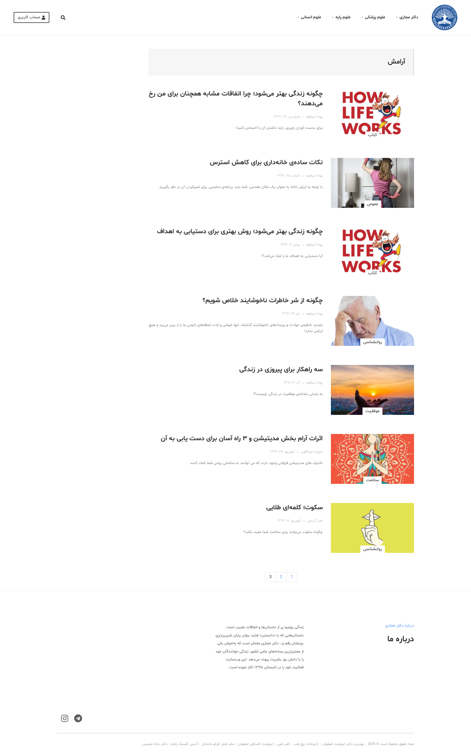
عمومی (372, 204)
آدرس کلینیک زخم (184, 744)
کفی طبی (283, 744)
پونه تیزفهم (314, 116)
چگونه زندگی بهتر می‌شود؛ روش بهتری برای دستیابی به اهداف (240, 231)
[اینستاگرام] (64, 718)
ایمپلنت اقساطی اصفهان (255, 744)
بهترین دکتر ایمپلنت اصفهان (343, 744)
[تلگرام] (78, 718)
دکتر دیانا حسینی (154, 744)
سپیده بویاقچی (312, 451)
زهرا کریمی (315, 520)
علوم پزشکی (375, 17)
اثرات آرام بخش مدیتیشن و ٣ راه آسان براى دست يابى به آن (242, 438)
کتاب (372, 135)
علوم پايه (343, 17)
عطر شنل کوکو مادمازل (218, 744)
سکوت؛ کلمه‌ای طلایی (294, 507)
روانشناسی (372, 342)
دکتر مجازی (409, 17)
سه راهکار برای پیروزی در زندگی (281, 369)
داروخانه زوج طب (306, 744)
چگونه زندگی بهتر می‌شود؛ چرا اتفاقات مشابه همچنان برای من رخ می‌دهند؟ (236, 98)
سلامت (372, 480)
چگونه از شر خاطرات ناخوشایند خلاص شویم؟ (263, 300)
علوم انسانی (311, 17)
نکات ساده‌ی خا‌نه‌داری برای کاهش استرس (266, 162)
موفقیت (372, 411)
